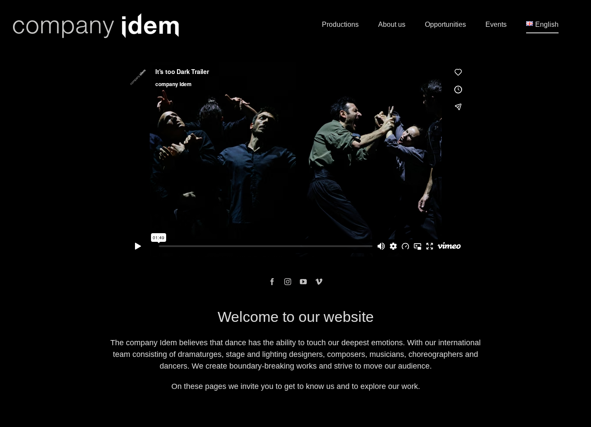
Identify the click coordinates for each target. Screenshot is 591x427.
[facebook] (272, 281)
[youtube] (303, 281)
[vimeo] (318, 281)
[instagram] (287, 281)
